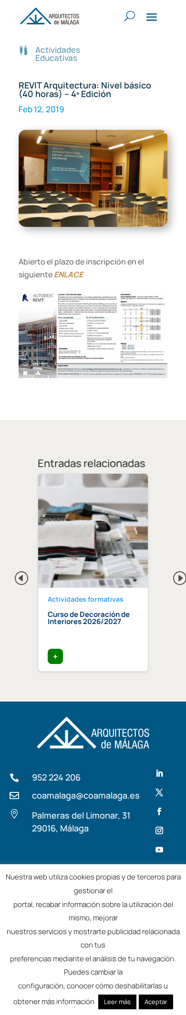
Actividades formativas (86, 599)
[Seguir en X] (159, 792)
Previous (14, 575)
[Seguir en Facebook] (159, 811)
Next (172, 575)
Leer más (117, 1001)
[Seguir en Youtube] (159, 849)
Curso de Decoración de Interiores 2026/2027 (89, 617)
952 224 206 (56, 777)
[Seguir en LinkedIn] (159, 773)
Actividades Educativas (57, 53)
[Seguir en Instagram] (159, 830)
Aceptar (156, 1001)
